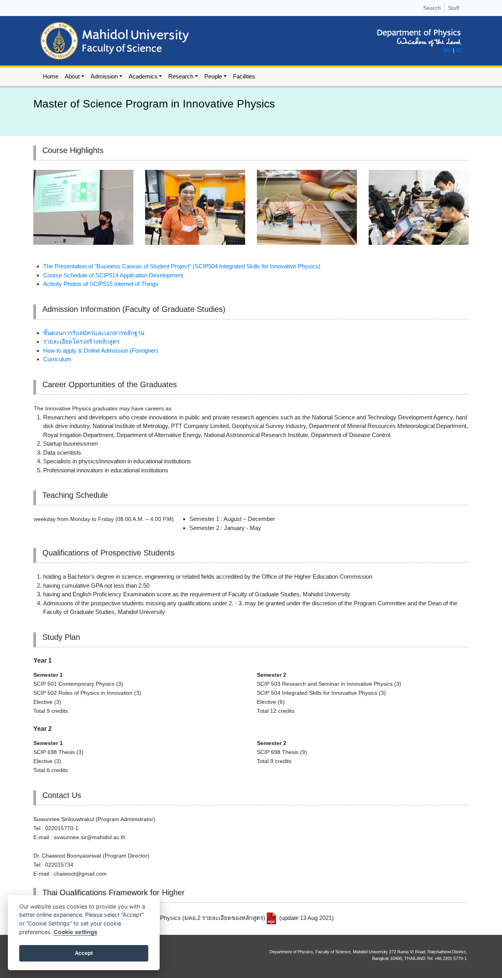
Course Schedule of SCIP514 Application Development (113, 275)
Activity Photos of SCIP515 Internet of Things (100, 283)
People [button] (213, 76)
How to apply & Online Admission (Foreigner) (100, 350)
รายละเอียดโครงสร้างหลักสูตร (81, 341)
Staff (453, 8)
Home (50, 76)
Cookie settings (75, 932)
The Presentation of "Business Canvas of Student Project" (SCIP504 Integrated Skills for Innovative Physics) (181, 266)
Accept (84, 953)
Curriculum (57, 359)
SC (459, 50)
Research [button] (180, 76)
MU (447, 50)
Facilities (244, 76)
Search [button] (432, 8)
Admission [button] (104, 76)
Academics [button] (143, 76)
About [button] (72, 76)
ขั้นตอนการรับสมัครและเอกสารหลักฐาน (93, 333)
